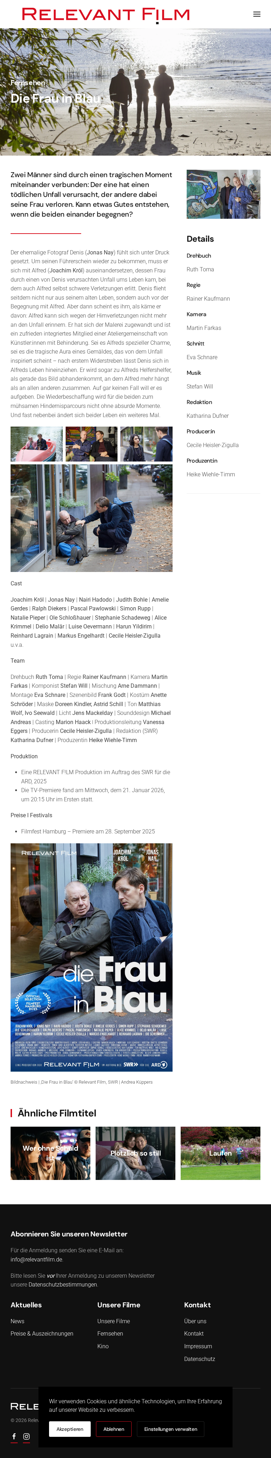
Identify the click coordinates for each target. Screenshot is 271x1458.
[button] (256, 14)
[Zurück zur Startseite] (106, 14)
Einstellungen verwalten (170, 1429)
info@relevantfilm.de (36, 1259)
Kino (103, 1346)
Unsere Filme (113, 1321)
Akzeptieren (69, 1429)
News (17, 1321)
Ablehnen (113, 1429)
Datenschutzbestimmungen (63, 1284)
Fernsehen (28, 82)
